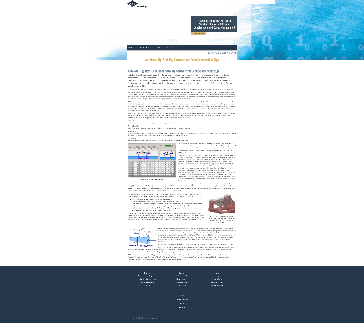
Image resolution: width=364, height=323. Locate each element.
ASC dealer (217, 244)
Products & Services (144, 47)
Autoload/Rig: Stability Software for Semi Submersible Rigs (182, 59)
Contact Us (169, 47)
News (158, 47)
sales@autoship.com (182, 282)
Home (130, 47)
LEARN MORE (198, 33)
